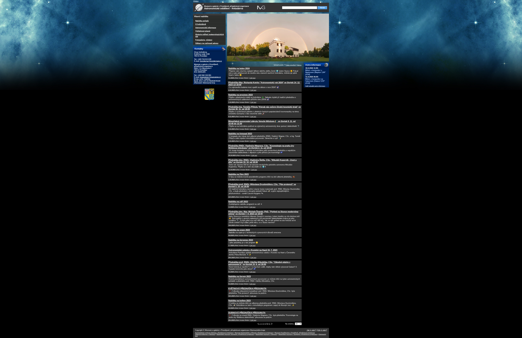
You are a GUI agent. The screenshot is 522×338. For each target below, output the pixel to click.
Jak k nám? (311, 330)
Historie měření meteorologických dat (209, 35)
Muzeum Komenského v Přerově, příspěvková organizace (254, 333)
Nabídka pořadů (202, 21)
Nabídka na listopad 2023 (240, 134)
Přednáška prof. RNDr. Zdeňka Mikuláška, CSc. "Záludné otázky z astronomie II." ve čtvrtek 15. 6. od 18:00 (259, 263)
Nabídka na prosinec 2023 (240, 95)
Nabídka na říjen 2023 (238, 174)
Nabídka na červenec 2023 (240, 240)
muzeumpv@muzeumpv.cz (210, 77)
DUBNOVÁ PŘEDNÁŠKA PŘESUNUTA (246, 313)
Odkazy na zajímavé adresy (206, 43)
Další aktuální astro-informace (315, 86)
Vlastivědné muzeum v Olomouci (266, 334)
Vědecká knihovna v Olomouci (205, 334)
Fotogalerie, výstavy (203, 40)
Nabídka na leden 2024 (239, 68)
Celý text (252, 78)
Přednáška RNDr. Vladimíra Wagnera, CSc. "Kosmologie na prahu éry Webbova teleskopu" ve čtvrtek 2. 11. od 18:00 (261, 147)
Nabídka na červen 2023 (239, 276)
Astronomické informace (205, 28)
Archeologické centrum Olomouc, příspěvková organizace (214, 333)
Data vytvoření (291, 65)
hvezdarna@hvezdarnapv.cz (211, 61)
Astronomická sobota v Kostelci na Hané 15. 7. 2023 (252, 250)
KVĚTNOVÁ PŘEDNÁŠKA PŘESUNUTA (247, 288)
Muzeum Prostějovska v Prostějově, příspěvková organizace (295, 333)
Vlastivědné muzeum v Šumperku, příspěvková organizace (297, 334)
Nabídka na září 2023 (238, 202)
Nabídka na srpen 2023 (239, 230)
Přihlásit (195, 1)
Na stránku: (290, 324)
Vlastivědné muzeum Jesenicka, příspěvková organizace (235, 334)
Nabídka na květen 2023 (239, 301)
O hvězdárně (200, 24)
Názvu (299, 65)
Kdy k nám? (322, 330)
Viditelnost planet (202, 31)
